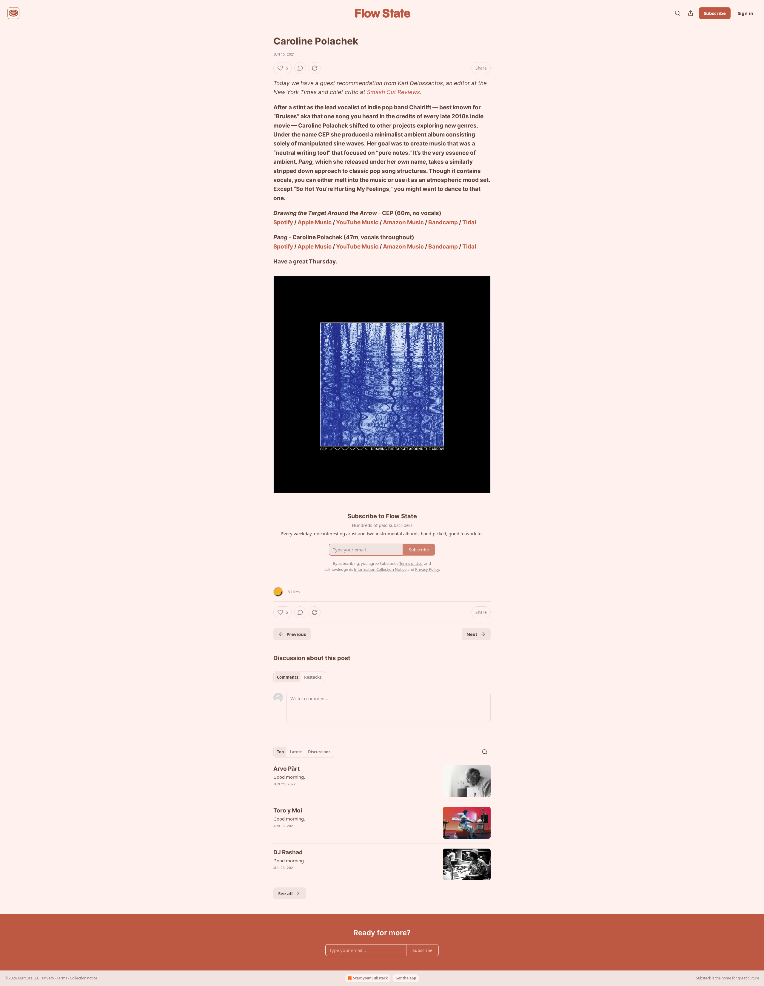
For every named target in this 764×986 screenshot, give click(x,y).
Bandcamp (443, 222)
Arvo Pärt (286, 768)
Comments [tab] (287, 677)
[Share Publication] (691, 13)
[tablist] (299, 677)
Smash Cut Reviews (393, 92)
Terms (62, 978)
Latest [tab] (296, 752)
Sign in (745, 13)
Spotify (283, 222)
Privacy (48, 978)
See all (285, 893)
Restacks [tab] (312, 677)
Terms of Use (410, 563)
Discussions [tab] (319, 752)
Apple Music (315, 222)
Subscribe (715, 13)
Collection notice (83, 978)
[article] (382, 781)
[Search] (677, 13)
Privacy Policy (427, 569)
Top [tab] (280, 752)
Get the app (405, 978)
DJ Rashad (288, 852)
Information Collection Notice (380, 569)
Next (472, 634)
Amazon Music (403, 222)
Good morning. (289, 777)
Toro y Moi (287, 810)
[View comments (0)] (300, 68)
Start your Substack (370, 978)
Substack (703, 978)
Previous (296, 634)
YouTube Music (357, 222)
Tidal (469, 222)
